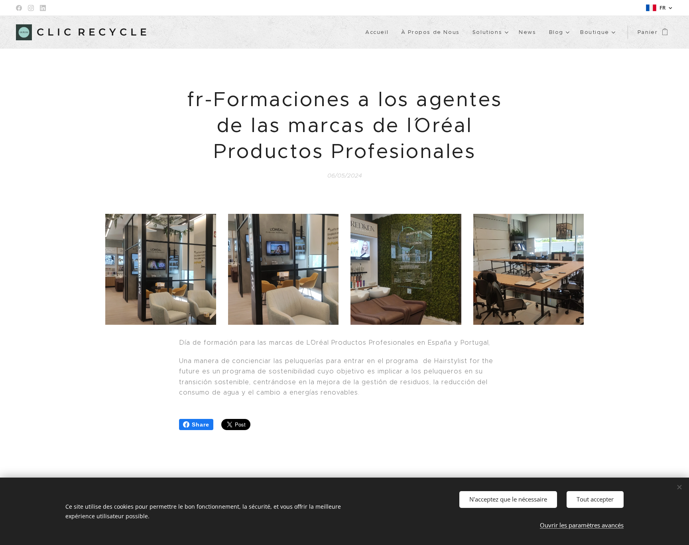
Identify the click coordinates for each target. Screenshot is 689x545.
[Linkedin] (43, 8)
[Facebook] (19, 8)
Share (200, 424)
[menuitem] (379, 32)
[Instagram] (31, 8)
